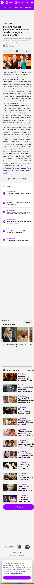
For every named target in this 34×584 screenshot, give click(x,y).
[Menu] (32, 2)
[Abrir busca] (28, 2)
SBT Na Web (7, 23)
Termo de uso (17, 559)
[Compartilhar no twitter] (26, 51)
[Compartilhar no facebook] (17, 51)
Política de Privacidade (14, 573)
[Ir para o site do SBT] (27, 547)
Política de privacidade (17, 556)
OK (17, 578)
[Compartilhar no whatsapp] (7, 51)
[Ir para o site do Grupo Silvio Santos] (14, 547)
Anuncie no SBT (17, 552)
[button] (15, 339)
